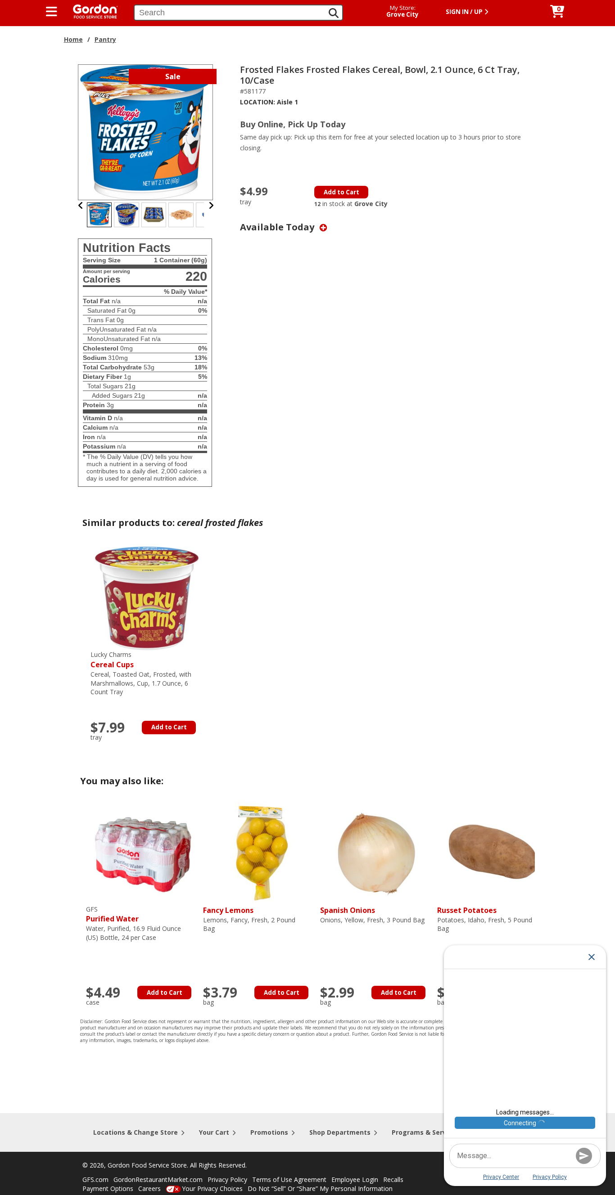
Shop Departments (340, 1132)
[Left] (81, 205)
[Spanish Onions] (376, 852)
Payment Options (107, 1188)
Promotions (269, 1132)
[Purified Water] (142, 852)
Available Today (278, 227)
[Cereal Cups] (147, 597)
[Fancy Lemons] (259, 852)
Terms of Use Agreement (289, 1179)
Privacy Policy (227, 1179)
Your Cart (214, 1132)
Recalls (393, 1179)
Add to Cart (341, 192)
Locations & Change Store (135, 1132)
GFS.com (95, 1179)
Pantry (105, 39)
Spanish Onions (347, 910)
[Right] (211, 205)
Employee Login (354, 1179)
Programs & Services (425, 1132)
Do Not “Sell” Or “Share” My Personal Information (320, 1188)
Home (73, 39)
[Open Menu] (51, 11)
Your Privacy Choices (212, 1188)
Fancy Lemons (228, 910)
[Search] (334, 13)
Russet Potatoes (467, 910)
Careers (149, 1188)
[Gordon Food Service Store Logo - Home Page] (91, 10)
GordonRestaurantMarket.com (158, 1179)
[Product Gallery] (145, 131)
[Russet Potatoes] (493, 852)
